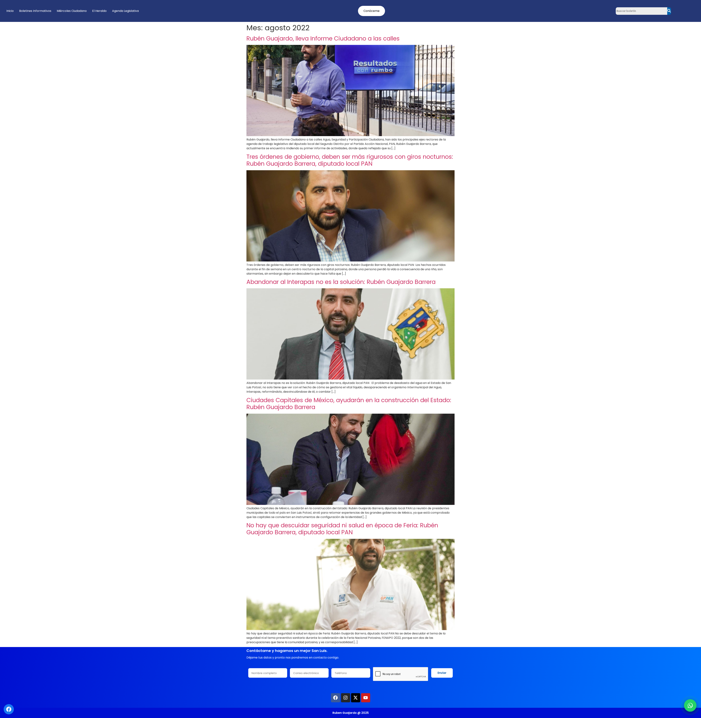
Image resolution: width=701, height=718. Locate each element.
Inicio (10, 11)
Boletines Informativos (35, 11)
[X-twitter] (355, 697)
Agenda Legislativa (125, 11)
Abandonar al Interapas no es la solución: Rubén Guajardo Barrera (341, 282)
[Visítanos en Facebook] (9, 709)
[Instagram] (345, 697)
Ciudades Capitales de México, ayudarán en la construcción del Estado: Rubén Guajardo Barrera (348, 403)
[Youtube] (365, 697)
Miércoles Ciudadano (72, 11)
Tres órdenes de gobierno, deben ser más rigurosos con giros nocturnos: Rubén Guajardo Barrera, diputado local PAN (349, 160)
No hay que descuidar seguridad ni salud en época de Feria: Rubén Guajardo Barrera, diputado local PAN (342, 528)
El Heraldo (99, 11)
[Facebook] (335, 697)
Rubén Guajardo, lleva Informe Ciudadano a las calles (323, 38)
